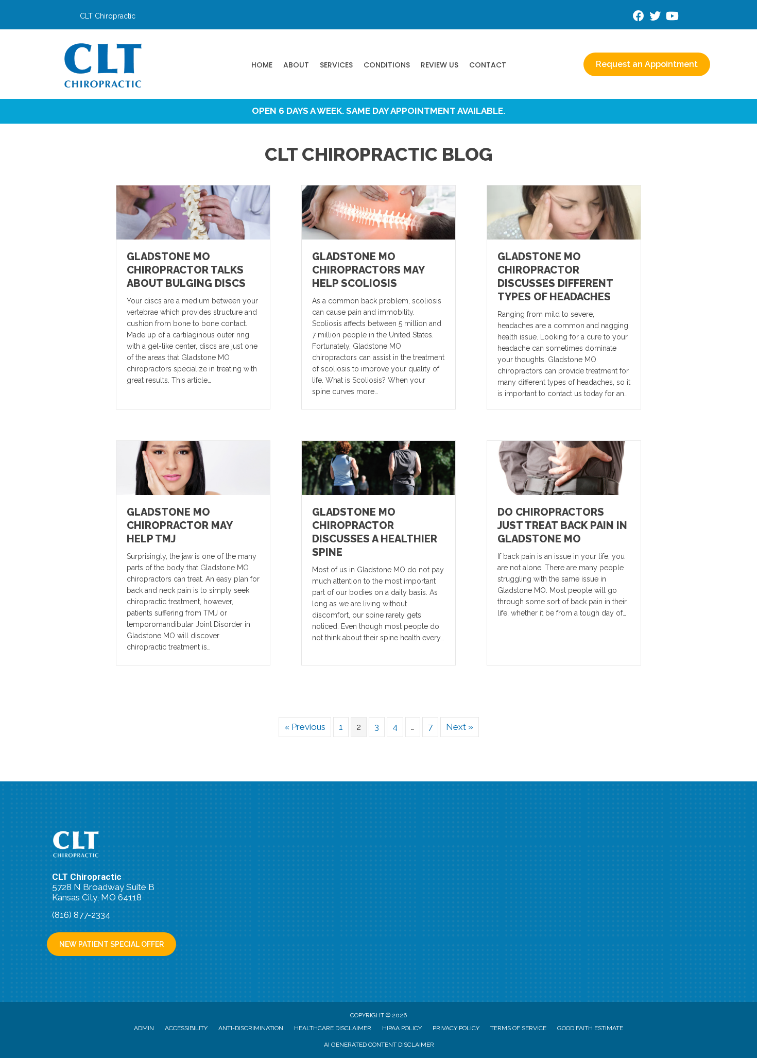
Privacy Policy (456, 1028)
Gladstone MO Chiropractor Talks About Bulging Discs (186, 269)
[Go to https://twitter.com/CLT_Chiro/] (655, 17)
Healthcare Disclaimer (332, 1028)
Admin (144, 1028)
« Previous (304, 727)
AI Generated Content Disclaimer (379, 1044)
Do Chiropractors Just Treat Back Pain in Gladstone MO (562, 525)
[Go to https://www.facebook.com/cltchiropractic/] (638, 17)
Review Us (439, 65)
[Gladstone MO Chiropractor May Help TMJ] (193, 467)
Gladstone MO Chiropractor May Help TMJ (179, 525)
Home (261, 65)
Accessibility (186, 1028)
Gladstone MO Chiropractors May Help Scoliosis (368, 269)
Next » (459, 727)
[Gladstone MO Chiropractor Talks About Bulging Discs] (193, 212)
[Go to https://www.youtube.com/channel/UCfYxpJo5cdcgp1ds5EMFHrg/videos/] (671, 17)
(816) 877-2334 (81, 915)
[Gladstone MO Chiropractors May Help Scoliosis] (378, 212)
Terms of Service (518, 1028)
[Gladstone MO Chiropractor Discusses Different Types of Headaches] (564, 212)
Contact (487, 65)
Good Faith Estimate (590, 1028)
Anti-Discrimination (250, 1028)
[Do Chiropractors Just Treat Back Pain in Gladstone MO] (564, 467)
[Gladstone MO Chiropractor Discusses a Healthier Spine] (378, 467)
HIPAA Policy (402, 1028)
